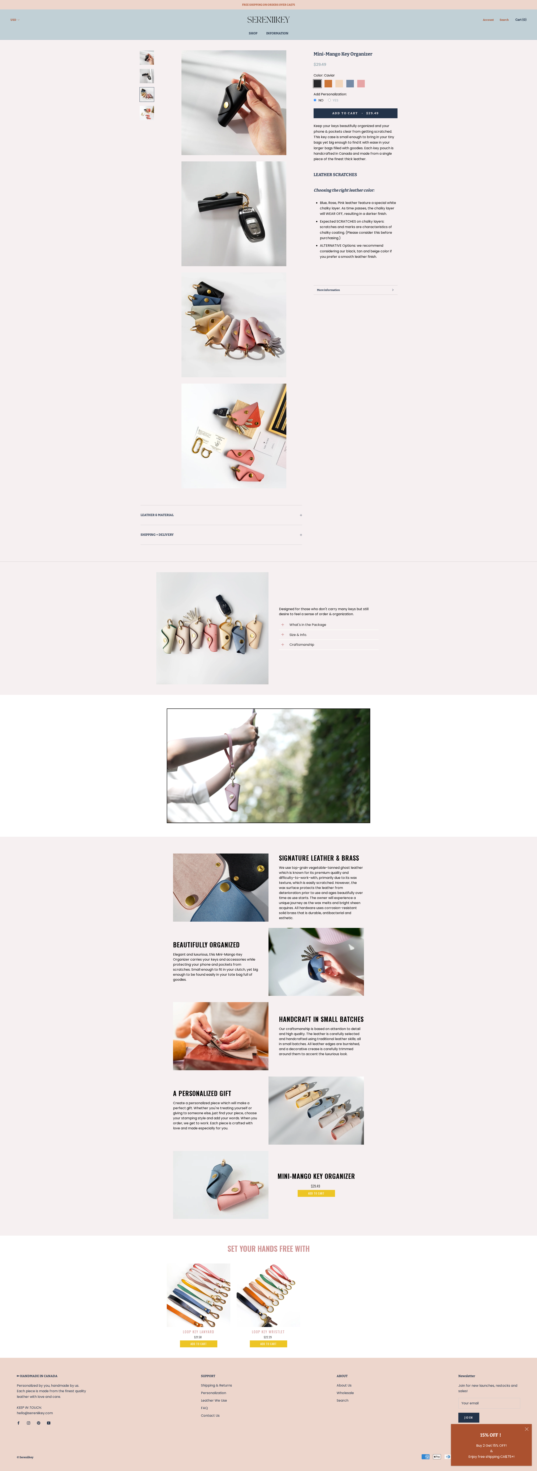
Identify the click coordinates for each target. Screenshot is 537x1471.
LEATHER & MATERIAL (157, 515)
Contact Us (210, 1415)
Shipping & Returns (216, 1385)
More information (328, 290)
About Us (344, 1385)
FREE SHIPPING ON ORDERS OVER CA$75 (268, 4)
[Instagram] (28, 1423)
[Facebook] (18, 1423)
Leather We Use (214, 1400)
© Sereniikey (25, 1457)
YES (335, 100)
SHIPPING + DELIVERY (157, 535)
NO (320, 100)
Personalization (213, 1393)
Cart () (521, 20)
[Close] (527, 1429)
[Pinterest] (38, 1423)
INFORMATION (277, 33)
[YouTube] (48, 1423)
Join (468, 1417)
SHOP (253, 33)
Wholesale (345, 1393)
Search (504, 20)
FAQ (204, 1408)
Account (488, 20)
